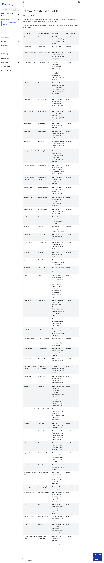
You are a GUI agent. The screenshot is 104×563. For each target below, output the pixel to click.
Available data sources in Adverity (9, 23)
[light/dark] (79, 2)
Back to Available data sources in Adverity (36, 7)
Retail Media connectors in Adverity (9, 28)
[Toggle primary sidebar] (23, 2)
